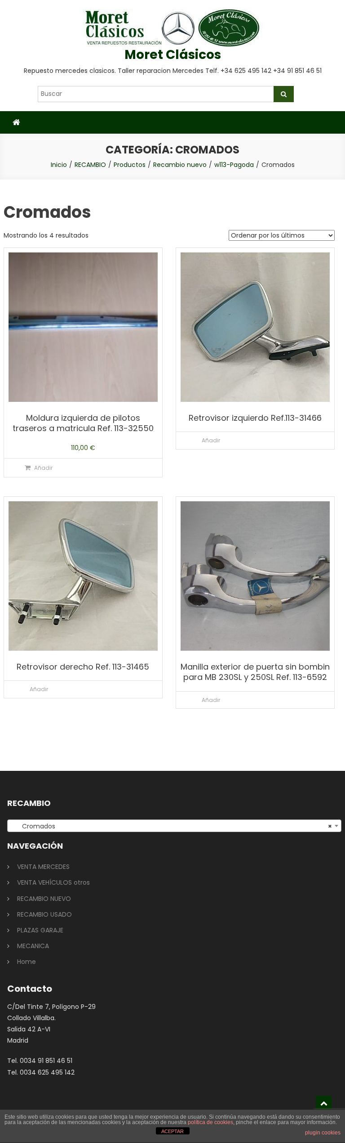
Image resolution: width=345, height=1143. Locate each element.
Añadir (43, 468)
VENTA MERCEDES (43, 866)
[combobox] (174, 825)
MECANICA (33, 945)
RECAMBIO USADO (44, 914)
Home (26, 961)
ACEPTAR (172, 1131)
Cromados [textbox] (171, 826)
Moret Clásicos (172, 54)
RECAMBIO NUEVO (44, 898)
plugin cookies (323, 1133)
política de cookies (210, 1122)
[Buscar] (284, 94)
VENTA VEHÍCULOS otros (53, 882)
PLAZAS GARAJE (40, 930)
